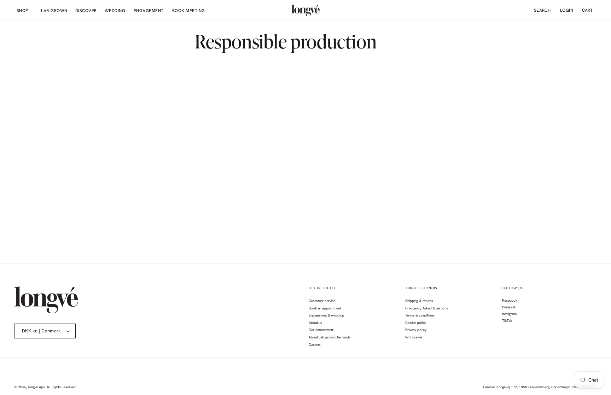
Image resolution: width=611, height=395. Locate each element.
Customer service (322, 300)
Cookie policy (415, 322)
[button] (22, 10)
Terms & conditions (419, 315)
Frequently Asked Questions (426, 308)
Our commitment (321, 329)
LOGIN (563, 10)
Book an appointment (325, 308)
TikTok (507, 321)
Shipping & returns (419, 300)
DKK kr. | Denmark (41, 331)
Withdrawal (414, 337)
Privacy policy (415, 329)
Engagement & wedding (326, 315)
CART (587, 10)
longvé (33, 387)
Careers (315, 344)
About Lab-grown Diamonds (330, 337)
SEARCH (542, 10)
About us (315, 322)
